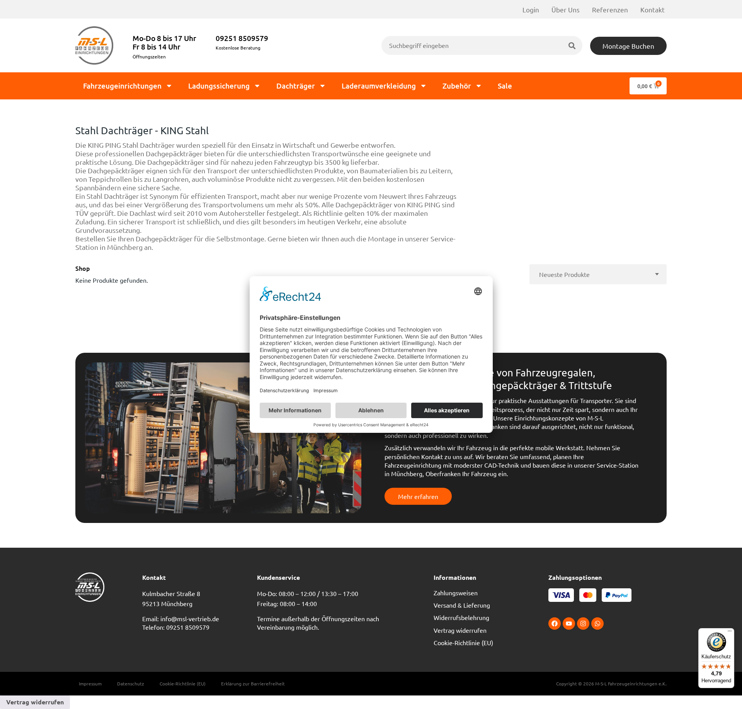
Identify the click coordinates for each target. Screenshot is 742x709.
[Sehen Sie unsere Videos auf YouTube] (569, 623)
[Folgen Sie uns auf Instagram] (583, 623)
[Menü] (729, 632)
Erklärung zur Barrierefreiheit (253, 683)
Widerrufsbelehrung (461, 617)
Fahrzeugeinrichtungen (122, 86)
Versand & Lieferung (462, 605)
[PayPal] (619, 595)
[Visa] (563, 595)
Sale (505, 86)
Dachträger (295, 86)
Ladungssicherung (219, 86)
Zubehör (456, 86)
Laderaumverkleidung (379, 86)
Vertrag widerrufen (460, 630)
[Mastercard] (590, 595)
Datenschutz (130, 683)
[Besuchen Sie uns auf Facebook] (554, 623)
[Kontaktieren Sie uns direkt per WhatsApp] (597, 623)
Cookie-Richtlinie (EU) (463, 642)
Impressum (90, 683)
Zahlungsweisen (456, 592)
